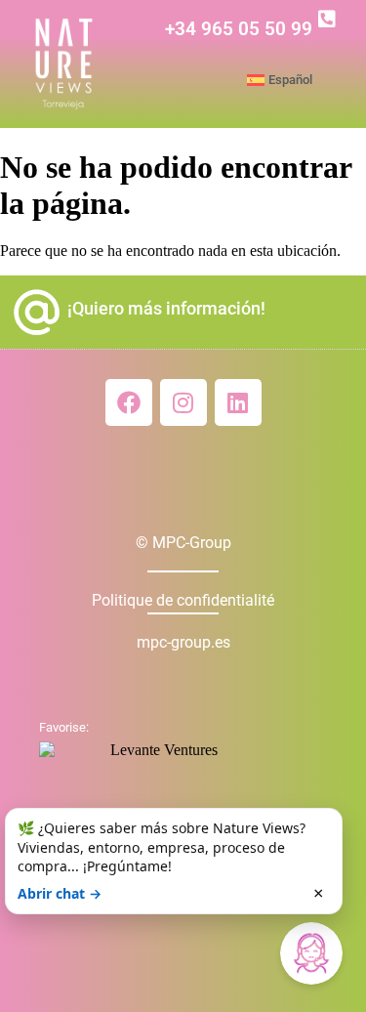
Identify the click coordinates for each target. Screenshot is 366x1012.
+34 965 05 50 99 (238, 29)
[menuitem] (301, 80)
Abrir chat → (60, 893)
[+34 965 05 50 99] (327, 19)
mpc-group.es (183, 642)
